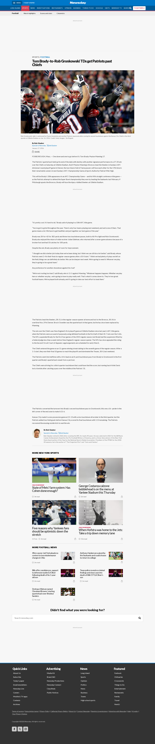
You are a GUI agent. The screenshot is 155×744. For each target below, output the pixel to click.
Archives (16, 704)
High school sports (88, 700)
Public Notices (52, 693)
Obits (107, 8)
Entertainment (119, 689)
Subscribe (17, 677)
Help (129, 711)
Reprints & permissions (99, 711)
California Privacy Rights (59, 711)
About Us (17, 673)
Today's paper (18, 681)
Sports (25, 8)
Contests (16, 700)
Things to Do (88, 8)
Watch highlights (30, 13)
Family (117, 696)
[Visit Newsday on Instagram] (25, 729)
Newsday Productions (55, 681)
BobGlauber (52, 145)
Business (77, 8)
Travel (116, 700)
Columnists (61, 13)
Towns (83, 696)
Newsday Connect (54, 685)
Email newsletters (20, 685)
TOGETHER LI (139, 8)
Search (127, 8)
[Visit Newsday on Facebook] (14, 729)
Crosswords (119, 681)
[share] (75, 496)
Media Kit (51, 673)
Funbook (117, 673)
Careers (16, 693)
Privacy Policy (44, 711)
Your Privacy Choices (19, 714)
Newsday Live (18, 689)
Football (15, 13)
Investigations (43, 8)
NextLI (117, 704)
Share (37, 152)
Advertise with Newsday (117, 711)
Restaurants (57, 8)
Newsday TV (117, 8)
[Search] (139, 618)
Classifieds (51, 689)
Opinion (68, 8)
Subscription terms (31, 711)
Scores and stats (46, 13)
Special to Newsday (39, 145)
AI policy (135, 711)
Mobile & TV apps (20, 696)
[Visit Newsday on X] (20, 729)
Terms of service (18, 711)
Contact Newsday (83, 711)
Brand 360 (51, 677)
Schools (99, 8)
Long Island (15, 8)
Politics (84, 685)
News (32, 8)
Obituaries (118, 677)
